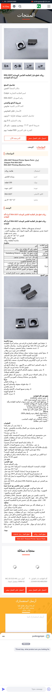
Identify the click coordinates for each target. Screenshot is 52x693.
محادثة (6, 6)
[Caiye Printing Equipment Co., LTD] (42, 6)
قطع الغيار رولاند (39, 534)
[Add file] (49, 689)
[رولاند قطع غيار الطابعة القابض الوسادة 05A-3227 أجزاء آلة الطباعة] (26, 43)
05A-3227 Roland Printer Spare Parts (31, 539)
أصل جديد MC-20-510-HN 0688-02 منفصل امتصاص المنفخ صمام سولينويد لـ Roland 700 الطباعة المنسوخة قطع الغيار (15, 580)
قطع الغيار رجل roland (21, 534)
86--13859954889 (10, 1)
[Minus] (3, 636)
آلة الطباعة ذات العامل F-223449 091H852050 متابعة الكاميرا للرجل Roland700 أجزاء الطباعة (38, 580)
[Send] (3, 689)
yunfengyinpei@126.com (42, 1)
